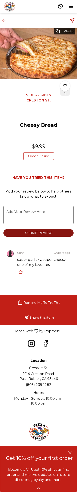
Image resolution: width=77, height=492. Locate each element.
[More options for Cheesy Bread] (65, 86)
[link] (38, 156)
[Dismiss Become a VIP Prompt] (70, 453)
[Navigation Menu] (71, 6)
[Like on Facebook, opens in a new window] (45, 344)
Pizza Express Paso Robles (38, 431)
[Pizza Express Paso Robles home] (22, 6)
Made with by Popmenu (32, 331)
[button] (5, 20)
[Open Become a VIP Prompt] (38, 488)
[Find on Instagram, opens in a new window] (31, 344)
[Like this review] (22, 272)
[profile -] (60, 6)
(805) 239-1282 (38, 385)
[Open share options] (72, 20)
